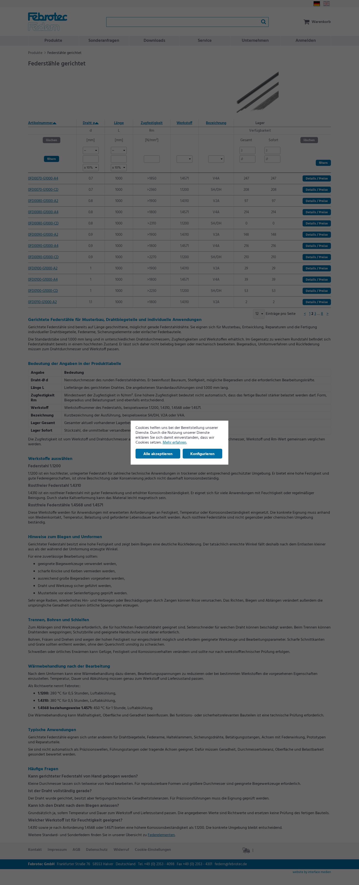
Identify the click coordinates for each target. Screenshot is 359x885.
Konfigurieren (202, 454)
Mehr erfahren (174, 442)
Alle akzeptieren (157, 454)
